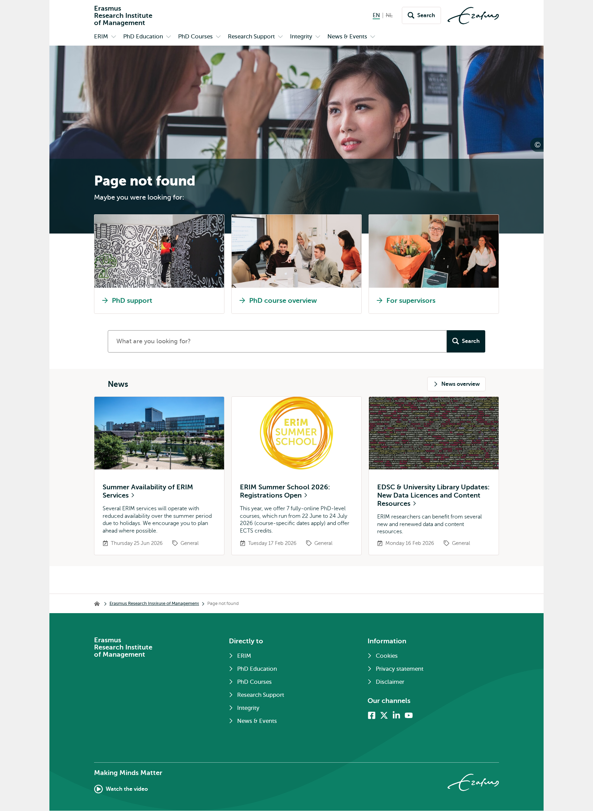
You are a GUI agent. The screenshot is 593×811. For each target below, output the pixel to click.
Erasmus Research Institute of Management (154, 603)
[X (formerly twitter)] (384, 715)
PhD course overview (283, 301)
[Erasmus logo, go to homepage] (473, 15)
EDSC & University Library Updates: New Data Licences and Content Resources (433, 495)
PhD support (132, 301)
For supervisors (410, 301)
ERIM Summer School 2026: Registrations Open (285, 491)
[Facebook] (372, 715)
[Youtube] (409, 715)
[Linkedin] (396, 715)
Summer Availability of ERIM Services (148, 491)
